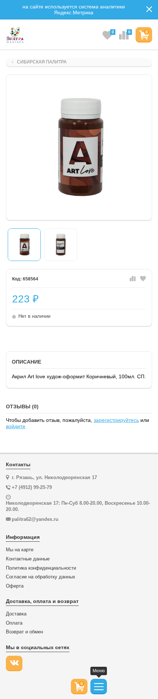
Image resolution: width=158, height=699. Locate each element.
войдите (15, 426)
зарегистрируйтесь (116, 420)
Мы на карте (19, 549)
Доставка (16, 614)
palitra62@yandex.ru (35, 519)
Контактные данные (28, 559)
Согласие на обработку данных (40, 577)
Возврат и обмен (24, 631)
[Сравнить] (133, 279)
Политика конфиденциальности (41, 568)
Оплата (14, 623)
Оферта (15, 586)
